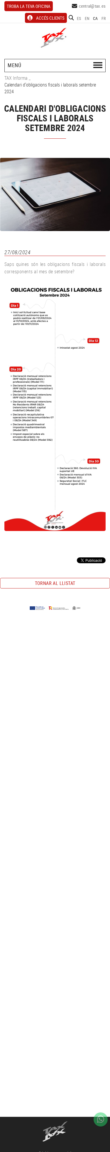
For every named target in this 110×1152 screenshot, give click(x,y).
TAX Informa (16, 78)
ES (79, 18)
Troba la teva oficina (28, 6)
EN (87, 18)
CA (95, 18)
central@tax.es (92, 6)
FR (103, 18)
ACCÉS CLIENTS (50, 18)
